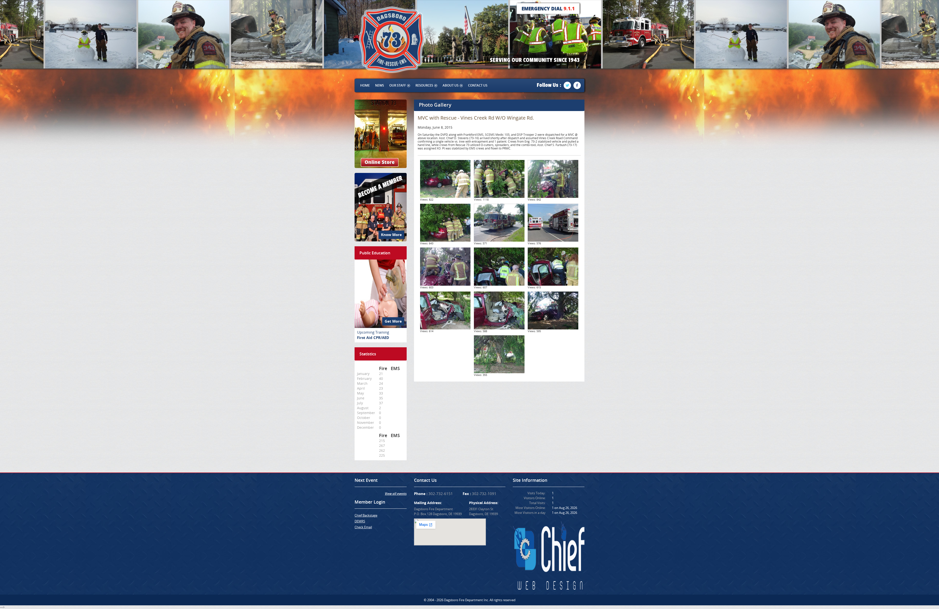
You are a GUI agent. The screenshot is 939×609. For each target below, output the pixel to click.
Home (365, 85)
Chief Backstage (366, 515)
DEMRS (360, 521)
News (379, 85)
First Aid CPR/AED (373, 337)
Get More (393, 321)
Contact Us (477, 85)
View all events (396, 493)
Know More (391, 234)
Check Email (363, 527)
